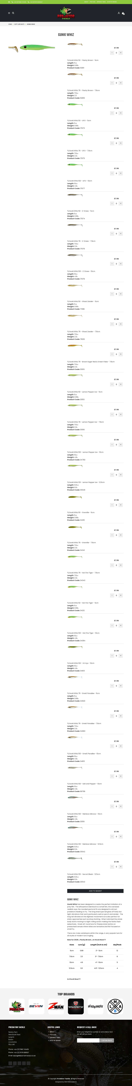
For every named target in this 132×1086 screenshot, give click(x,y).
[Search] (13, 13)
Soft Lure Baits (19, 24)
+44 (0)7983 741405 (21, 1049)
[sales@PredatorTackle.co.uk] (9, 2)
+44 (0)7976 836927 (21, 1052)
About (86, 2)
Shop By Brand (112, 2)
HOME (10, 24)
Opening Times (101, 2)
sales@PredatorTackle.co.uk (24, 1055)
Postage (93, 2)
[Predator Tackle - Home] (66, 13)
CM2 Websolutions (70, 1082)
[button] (9, 13)
